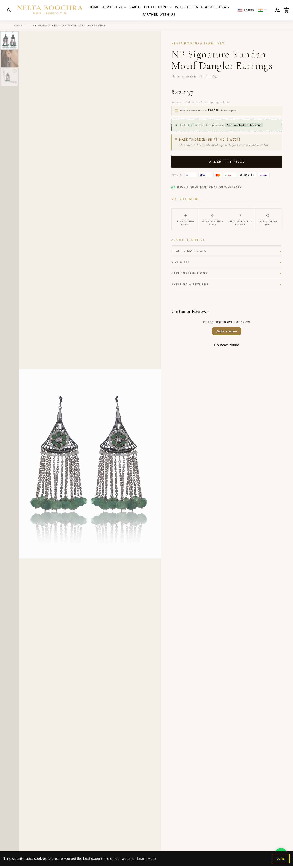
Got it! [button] (281, 858)
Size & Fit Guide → (187, 199)
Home (18, 25)
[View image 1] (9, 40)
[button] (9, 10)
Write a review (227, 331)
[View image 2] (9, 58)
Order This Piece (227, 161)
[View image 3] (9, 77)
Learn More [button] (146, 858)
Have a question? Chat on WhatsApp (209, 187)
